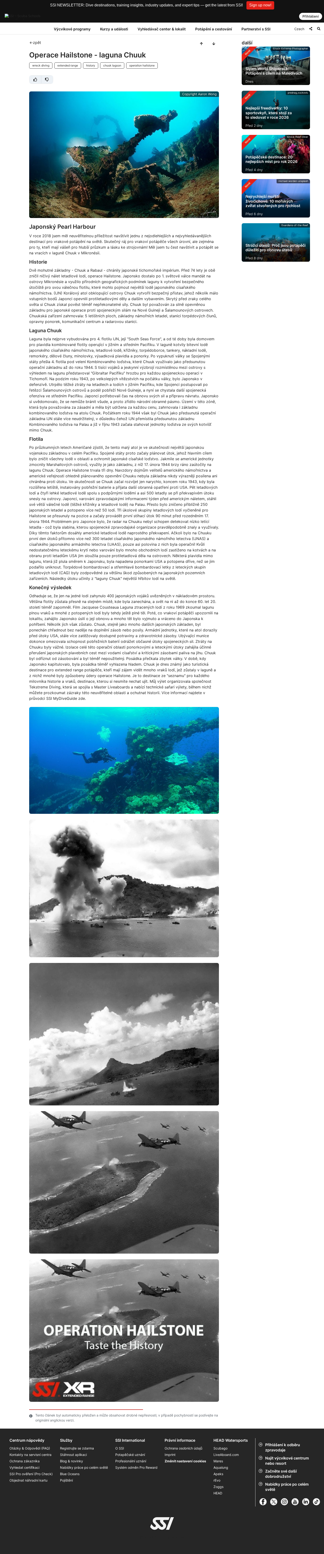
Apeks (218, 1474)
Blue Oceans (69, 1474)
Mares (218, 1461)
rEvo (216, 1480)
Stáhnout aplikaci (73, 1455)
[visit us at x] (275, 1501)
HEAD (217, 1493)
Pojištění (66, 1480)
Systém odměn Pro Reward (136, 1467)
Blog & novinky (71, 1461)
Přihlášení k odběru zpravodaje (282, 1447)
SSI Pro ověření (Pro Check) (31, 1474)
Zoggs (218, 1487)
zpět (37, 42)
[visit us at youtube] (297, 1501)
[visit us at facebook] (264, 1501)
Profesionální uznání (130, 1461)
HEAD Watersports (230, 1440)
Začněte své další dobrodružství (281, 1474)
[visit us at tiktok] (318, 1501)
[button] (260, 5)
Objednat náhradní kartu (28, 1480)
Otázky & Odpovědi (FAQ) (29, 1448)
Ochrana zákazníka (24, 1461)
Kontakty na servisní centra (30, 1455)
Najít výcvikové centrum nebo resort (287, 1461)
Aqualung (220, 1467)
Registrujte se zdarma (77, 1448)
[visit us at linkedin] (307, 1501)
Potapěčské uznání (130, 1455)
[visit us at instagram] (286, 1501)
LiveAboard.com (226, 1455)
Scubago (220, 1448)
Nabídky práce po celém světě (287, 1487)
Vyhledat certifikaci (24, 1467)
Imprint (170, 1455)
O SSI (119, 1448)
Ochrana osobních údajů (183, 1448)
